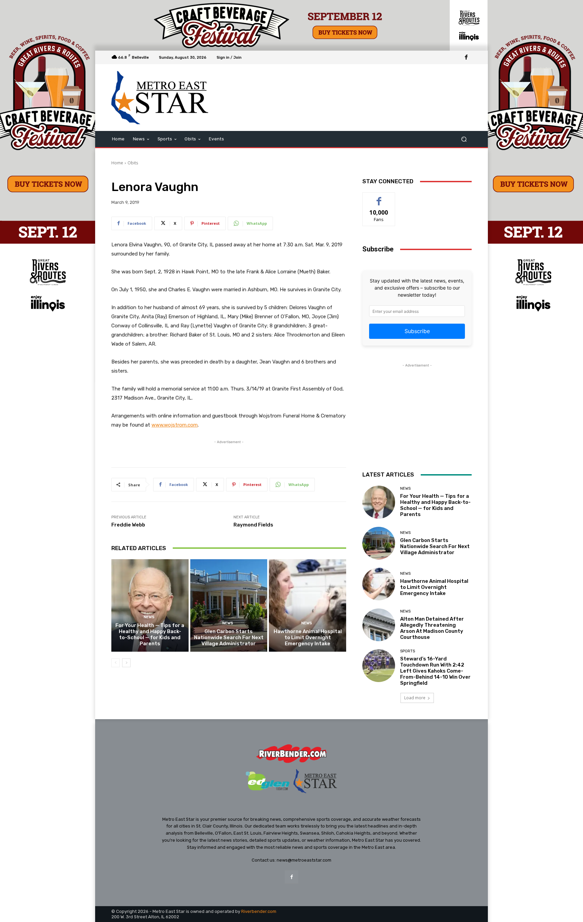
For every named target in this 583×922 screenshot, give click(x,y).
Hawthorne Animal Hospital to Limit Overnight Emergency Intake (308, 637)
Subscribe (417, 331)
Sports (407, 651)
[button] (464, 139)
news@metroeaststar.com (304, 860)
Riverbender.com (258, 911)
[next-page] (126, 662)
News (149, 617)
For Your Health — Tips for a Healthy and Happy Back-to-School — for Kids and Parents (149, 634)
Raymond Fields (253, 525)
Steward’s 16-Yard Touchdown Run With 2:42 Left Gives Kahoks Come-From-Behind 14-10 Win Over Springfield (435, 671)
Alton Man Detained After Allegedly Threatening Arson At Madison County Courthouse (432, 628)
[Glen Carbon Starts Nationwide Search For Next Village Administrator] (229, 605)
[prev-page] (115, 662)
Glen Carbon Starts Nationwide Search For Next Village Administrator (228, 637)
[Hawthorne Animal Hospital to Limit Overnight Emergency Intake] (307, 605)
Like (379, 197)
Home (117, 163)
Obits (133, 163)
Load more (414, 698)
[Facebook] (466, 57)
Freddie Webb (128, 525)
